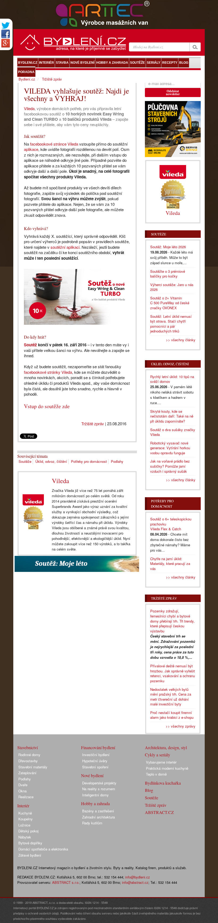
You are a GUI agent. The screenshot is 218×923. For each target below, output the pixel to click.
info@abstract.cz (135, 882)
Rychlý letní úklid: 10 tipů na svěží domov (172, 379)
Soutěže (25, 461)
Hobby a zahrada (95, 803)
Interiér (23, 805)
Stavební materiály (32, 766)
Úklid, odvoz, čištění (51, 461)
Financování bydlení (98, 747)
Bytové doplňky (30, 842)
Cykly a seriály (157, 754)
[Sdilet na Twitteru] (5, 25)
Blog (149, 790)
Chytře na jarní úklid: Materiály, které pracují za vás (170, 563)
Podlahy (117, 461)
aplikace (31, 149)
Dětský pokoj (28, 830)
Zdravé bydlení (29, 855)
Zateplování (27, 772)
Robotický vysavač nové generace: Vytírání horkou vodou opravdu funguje (170, 447)
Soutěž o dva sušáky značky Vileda (172, 432)
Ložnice (24, 825)
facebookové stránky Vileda (48, 372)
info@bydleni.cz (137, 877)
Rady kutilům (92, 822)
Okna (22, 790)
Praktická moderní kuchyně (167, 768)
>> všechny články (180, 339)
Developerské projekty (99, 782)
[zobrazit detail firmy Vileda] (33, 511)
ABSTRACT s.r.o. (65, 882)
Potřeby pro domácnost (89, 461)
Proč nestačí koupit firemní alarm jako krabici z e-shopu (172, 715)
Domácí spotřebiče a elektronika (43, 849)
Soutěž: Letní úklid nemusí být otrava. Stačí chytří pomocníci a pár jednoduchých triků (171, 324)
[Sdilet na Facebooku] (5, 34)
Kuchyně (25, 813)
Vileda (29, 108)
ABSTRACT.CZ (159, 812)
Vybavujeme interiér (161, 762)
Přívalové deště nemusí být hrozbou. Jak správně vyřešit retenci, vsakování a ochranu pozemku (172, 673)
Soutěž (30, 345)
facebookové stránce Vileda (54, 144)
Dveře (22, 784)
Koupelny (25, 818)
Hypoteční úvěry (94, 760)
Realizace (25, 796)
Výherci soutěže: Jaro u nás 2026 (172, 287)
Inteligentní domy (95, 794)
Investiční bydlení (96, 754)
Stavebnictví (27, 747)
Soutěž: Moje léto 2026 (168, 246)
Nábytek (24, 837)
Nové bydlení (92, 775)
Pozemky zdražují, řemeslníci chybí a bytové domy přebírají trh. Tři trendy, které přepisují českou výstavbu (172, 620)
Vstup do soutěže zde (47, 406)
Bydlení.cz (27, 79)
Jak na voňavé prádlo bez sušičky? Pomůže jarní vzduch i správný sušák (170, 466)
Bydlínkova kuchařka (163, 783)
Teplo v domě (156, 774)
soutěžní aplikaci (65, 247)
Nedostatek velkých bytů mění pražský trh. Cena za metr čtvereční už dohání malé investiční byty (170, 697)
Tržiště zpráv (92, 423)
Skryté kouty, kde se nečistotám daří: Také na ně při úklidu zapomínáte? (171, 416)
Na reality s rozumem (98, 788)
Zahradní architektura (98, 817)
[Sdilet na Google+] (5, 43)
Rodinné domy (29, 754)
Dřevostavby (28, 760)
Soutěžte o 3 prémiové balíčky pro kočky (167, 274)
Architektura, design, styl (166, 747)
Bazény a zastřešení (98, 810)
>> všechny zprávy (180, 726)
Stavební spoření (95, 766)
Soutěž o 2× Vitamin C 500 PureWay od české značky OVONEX (169, 302)
